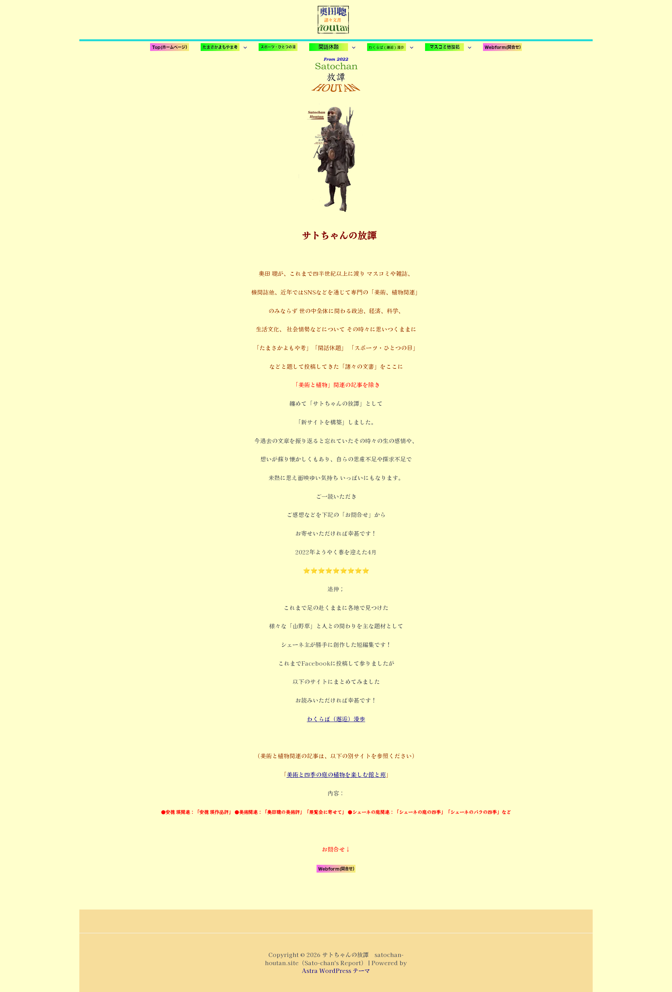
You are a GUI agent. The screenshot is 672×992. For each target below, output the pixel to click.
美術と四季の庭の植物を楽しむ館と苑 (336, 774)
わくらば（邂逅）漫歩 (336, 719)
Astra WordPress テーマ (336, 970)
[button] (224, 47)
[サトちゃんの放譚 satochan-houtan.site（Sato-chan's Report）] (333, 18)
